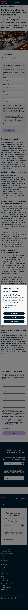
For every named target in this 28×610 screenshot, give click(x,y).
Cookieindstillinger (14, 321)
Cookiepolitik (6, 307)
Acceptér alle (14, 313)
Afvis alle (14, 317)
